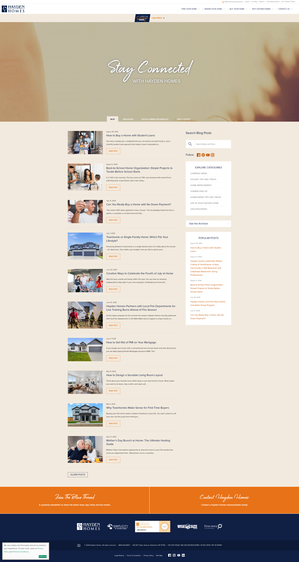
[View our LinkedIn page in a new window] (183, 556)
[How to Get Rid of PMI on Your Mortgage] (85, 349)
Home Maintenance (273, 1)
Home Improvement (201, 185)
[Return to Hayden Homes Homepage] (13, 8)
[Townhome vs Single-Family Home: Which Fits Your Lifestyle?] (85, 246)
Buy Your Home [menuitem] (237, 9)
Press (183, 119)
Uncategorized (198, 209)
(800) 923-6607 (124, 545)
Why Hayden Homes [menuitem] (261, 9)
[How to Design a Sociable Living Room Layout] (85, 382)
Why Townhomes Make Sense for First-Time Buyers (137, 407)
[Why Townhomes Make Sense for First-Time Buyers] (85, 415)
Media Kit (155, 119)
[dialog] (25, 551)
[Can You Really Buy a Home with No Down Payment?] (85, 211)
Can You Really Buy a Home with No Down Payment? (138, 204)
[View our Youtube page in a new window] (178, 556)
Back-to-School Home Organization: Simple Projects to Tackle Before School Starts (206, 288)
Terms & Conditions (134, 555)
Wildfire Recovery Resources (233, 2)
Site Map (159, 555)
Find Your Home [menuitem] (189, 9)
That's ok (42, 556)
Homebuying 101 (198, 191)
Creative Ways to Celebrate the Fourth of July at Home (139, 273)
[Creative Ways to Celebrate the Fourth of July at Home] (85, 280)
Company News (198, 173)
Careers (247, 1)
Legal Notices (119, 555)
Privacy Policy (148, 555)
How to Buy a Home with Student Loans (130, 135)
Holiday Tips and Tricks (203, 179)
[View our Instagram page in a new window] (174, 556)
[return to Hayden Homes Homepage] (88, 529)
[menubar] (239, 9)
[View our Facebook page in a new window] (169, 556)
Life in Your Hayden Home (204, 203)
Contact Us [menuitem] (284, 9)
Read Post (113, 151)
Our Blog (254, 1)
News (128, 119)
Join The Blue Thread (288, 1)
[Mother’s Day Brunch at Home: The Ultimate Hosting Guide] (85, 449)
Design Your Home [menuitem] (213, 9)
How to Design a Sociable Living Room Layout (134, 375)
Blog (112, 119)
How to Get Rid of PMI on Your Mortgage (131, 342)
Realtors (262, 1)
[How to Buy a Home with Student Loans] (85, 142)
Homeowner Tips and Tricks (205, 197)
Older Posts (77, 475)
